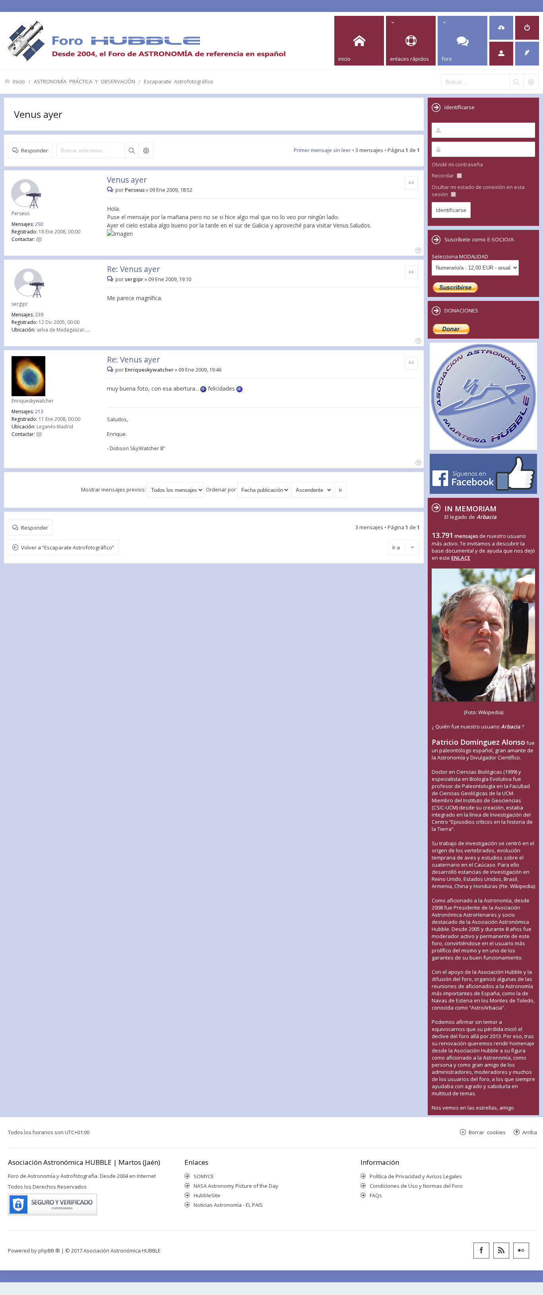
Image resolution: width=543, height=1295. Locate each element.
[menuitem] (501, 28)
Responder (34, 150)
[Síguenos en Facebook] (481, 1250)
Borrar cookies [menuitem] (487, 1132)
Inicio (19, 81)
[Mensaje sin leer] (111, 189)
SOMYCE (204, 1176)
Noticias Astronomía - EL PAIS (228, 1204)
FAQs (376, 1195)
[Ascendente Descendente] (313, 489)
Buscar (131, 150)
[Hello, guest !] (501, 54)
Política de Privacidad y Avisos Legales (416, 1176)
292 (39, 224)
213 (39, 411)
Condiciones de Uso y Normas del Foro (416, 1185)
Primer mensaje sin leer (322, 150)
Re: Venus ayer (133, 269)
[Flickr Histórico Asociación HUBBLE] (521, 1250)
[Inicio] (146, 41)
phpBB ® (49, 1250)
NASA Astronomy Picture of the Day (236, 1185)
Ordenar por (221, 489)
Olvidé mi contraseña (457, 164)
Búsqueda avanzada (146, 150)
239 (39, 314)
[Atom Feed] (501, 1250)
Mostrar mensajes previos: (114, 489)
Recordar (443, 175)
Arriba (529, 1132)
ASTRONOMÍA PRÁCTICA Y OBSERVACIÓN (84, 81)
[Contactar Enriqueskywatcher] (39, 434)
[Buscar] (516, 81)
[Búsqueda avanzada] (531, 81)
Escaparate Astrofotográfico (178, 81)
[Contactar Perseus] (39, 239)
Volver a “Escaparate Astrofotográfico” (67, 547)
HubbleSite (207, 1195)
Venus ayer (38, 114)
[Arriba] (417, 249)
